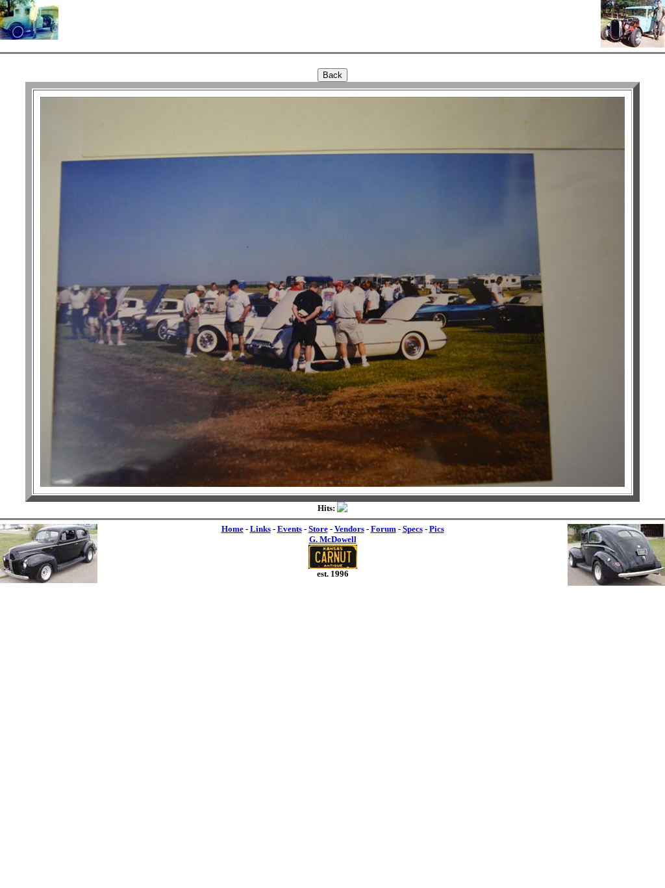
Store (318, 529)
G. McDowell (333, 539)
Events (289, 529)
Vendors (349, 529)
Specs (413, 529)
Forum (383, 529)
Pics (436, 529)
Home (232, 529)
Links (260, 529)
